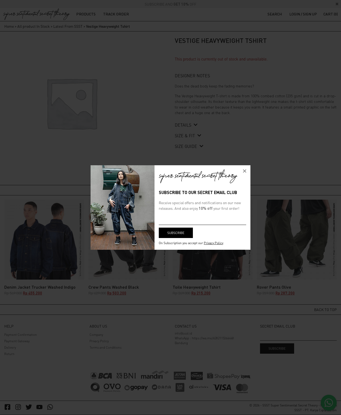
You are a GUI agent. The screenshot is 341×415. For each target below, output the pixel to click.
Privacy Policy (213, 243)
